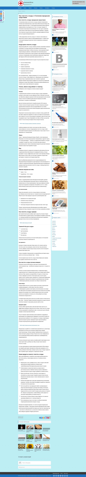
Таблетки (54, 246)
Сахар (53, 243)
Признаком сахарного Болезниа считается (21, 440)
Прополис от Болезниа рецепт (58, 190)
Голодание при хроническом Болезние (59, 64)
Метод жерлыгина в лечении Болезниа (59, 46)
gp (60, 476)
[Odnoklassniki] (1, 14)
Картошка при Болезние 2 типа (20, 450)
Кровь (53, 236)
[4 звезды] (21, 417)
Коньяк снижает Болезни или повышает (21, 430)
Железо (53, 231)
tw (63, 476)
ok (54, 476)
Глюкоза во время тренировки (58, 155)
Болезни (54, 222)
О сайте (61, 473)
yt (56, 476)
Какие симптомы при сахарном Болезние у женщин (38, 440)
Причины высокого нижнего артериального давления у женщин (37, 431)
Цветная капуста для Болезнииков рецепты (46, 450)
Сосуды (54, 244)
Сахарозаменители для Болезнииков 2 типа (46, 440)
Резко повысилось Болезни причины (46, 430)
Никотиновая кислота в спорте (58, 139)
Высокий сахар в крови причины (58, 122)
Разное (53, 241)
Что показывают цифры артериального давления (29, 431)
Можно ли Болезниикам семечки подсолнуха (29, 450)
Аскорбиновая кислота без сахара (58, 86)
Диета (53, 227)
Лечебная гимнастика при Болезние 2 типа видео (38, 450)
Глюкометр (54, 226)
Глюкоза (54, 224)
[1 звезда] (18, 417)
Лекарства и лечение (56, 238)
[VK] (1, 16)
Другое (53, 229)
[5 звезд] (22, 417)
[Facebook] (1, 12)
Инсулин (54, 234)
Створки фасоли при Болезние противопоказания (29, 440)
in (65, 476)
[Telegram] (1, 18)
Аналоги (54, 221)
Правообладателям (56, 473)
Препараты (54, 239)
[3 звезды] (20, 417)
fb (58, 476)
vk (67, 476)
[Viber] (1, 20)
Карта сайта (66, 473)
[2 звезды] (19, 417)
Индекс (53, 233)
